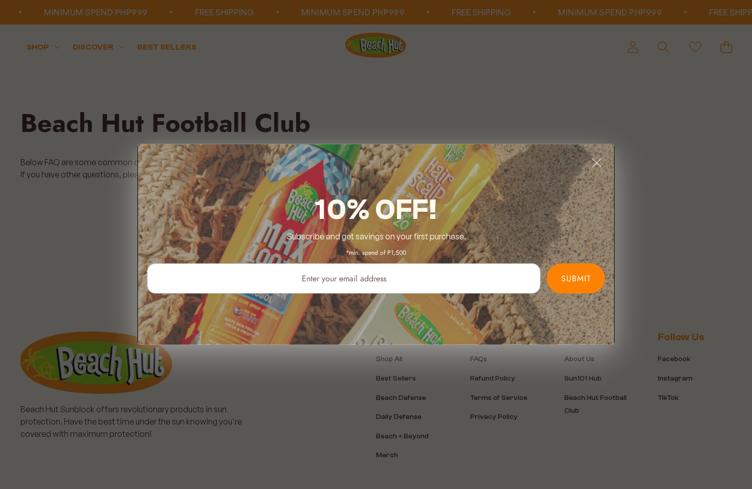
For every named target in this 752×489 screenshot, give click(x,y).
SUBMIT (576, 278)
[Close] (597, 162)
